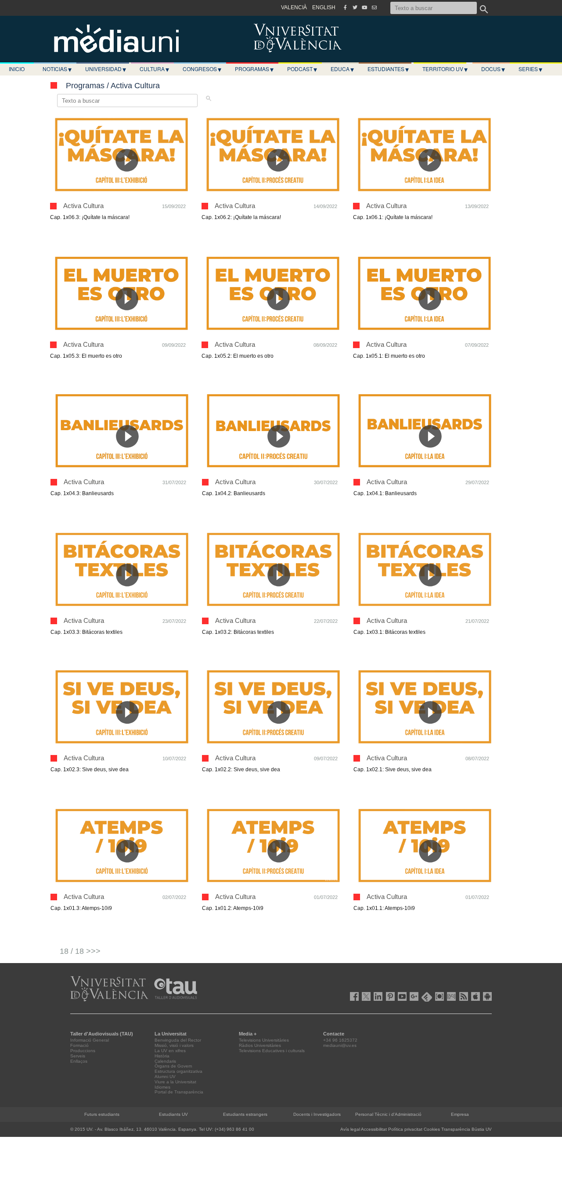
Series (530, 69)
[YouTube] (364, 7)
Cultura (154, 69)
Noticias (57, 69)
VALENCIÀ (294, 7)
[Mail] (374, 7)
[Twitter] (355, 7)
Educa (342, 69)
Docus (493, 69)
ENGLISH (323, 7)
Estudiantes (388, 69)
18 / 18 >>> (80, 951)
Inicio (17, 68)
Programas (254, 69)
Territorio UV (445, 69)
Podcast (302, 69)
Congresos (202, 69)
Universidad (105, 69)
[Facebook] (345, 7)
